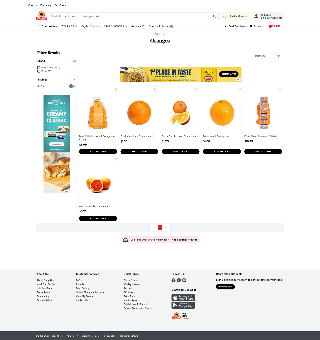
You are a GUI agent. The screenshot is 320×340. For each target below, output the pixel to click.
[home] (42, 16)
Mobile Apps (130, 300)
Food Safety (82, 288)
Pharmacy (45, 5)
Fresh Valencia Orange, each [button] (94, 206)
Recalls (80, 284)
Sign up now (225, 286)
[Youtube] (184, 281)
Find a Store (130, 280)
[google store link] (183, 307)
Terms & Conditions (129, 336)
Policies (70, 336)
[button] (246, 15)
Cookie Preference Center (138, 308)
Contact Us (82, 300)
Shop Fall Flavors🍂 (161, 26)
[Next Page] (167, 227)
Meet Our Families (46, 284)
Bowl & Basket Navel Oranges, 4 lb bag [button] (96, 138)
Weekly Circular (132, 284)
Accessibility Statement (88, 336)
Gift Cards (60, 5)
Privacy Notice (110, 336)
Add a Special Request (184, 239)
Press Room (43, 292)
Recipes (128, 288)
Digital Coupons (90, 26)
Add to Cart (98, 151)
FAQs (79, 280)
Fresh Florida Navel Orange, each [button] (180, 136)
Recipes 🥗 (138, 26)
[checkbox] (39, 86)
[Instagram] (179, 281)
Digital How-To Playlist (136, 304)
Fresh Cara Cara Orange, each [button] (136, 136)
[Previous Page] (153, 227)
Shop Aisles (49, 26)
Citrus (158, 34)
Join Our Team (44, 288)
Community (43, 296)
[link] (235, 26)
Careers (32, 5)
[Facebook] (174, 281)
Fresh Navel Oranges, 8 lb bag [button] (260, 136)
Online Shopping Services (90, 292)
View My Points (84, 296)
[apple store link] (183, 300)
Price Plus (129, 296)
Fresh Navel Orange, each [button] (217, 136)
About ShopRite (45, 280)
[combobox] (59, 16)
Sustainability (44, 300)
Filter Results (48, 53)
